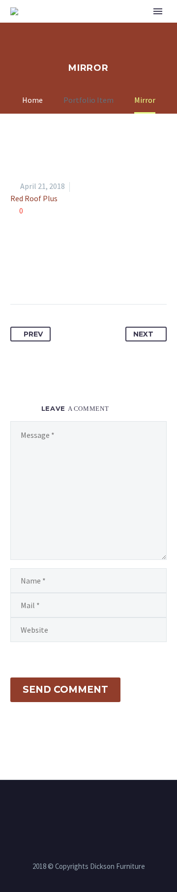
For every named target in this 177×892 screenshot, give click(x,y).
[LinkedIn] (91, 273)
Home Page (100, 26)
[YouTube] (101, 807)
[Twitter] (37, 273)
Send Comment (65, 689)
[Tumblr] (73, 273)
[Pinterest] (55, 273)
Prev (33, 334)
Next (143, 334)
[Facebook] (19, 273)
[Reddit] (110, 273)
